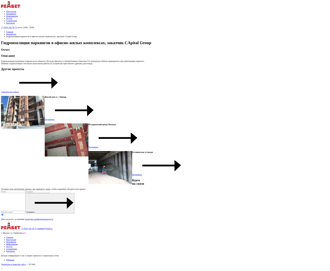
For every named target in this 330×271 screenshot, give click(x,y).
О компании (11, 21)
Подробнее (50, 119)
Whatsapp (10, 260)
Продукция (11, 11)
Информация (12, 16)
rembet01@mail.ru (44, 229)
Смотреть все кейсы (10, 92)
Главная (9, 32)
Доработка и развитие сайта (13, 264)
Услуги (9, 18)
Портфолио (11, 14)
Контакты (10, 23)
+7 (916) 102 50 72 (9, 27)
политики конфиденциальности (39, 219)
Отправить (30, 212)
